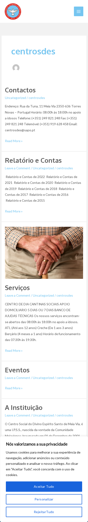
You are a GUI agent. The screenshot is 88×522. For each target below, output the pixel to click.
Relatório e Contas (33, 160)
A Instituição (23, 407)
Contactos (20, 90)
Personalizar (44, 499)
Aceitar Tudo (44, 486)
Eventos (17, 370)
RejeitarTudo (44, 512)
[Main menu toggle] (79, 11)
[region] (44, 479)
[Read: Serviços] (44, 252)
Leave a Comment (17, 168)
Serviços (17, 287)
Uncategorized (15, 98)
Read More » (14, 140)
